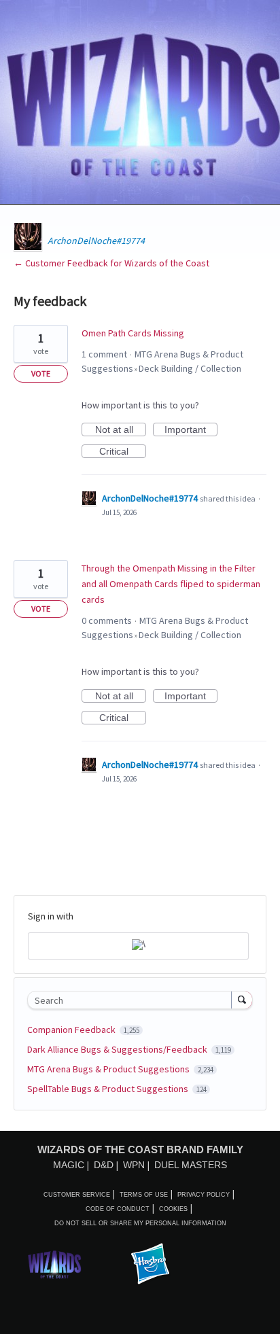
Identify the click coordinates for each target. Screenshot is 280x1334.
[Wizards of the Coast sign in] (138, 946)
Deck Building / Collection (190, 368)
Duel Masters (190, 1164)
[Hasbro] (150, 1264)
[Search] (242, 999)
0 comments (107, 620)
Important (190, 430)
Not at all (120, 430)
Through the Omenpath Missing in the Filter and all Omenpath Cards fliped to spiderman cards (171, 583)
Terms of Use (144, 1194)
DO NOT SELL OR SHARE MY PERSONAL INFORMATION (140, 1223)
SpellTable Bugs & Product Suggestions (108, 1089)
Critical (122, 452)
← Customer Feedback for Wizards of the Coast (111, 263)
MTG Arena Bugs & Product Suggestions (109, 1069)
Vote (40, 373)
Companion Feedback (72, 1029)
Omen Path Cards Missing (133, 333)
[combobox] (132, 1000)
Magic (68, 1164)
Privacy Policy (203, 1194)
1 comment (104, 354)
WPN (134, 1164)
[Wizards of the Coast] (54, 1264)
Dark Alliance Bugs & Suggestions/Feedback (118, 1049)
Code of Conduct (118, 1209)
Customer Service (76, 1194)
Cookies (173, 1209)
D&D (103, 1164)
